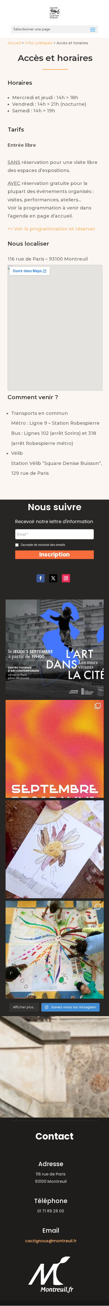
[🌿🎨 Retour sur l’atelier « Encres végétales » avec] (55, 849)
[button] (54, 554)
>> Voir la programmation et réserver (51, 229)
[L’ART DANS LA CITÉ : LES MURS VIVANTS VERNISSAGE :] (55, 648)
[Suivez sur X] (53, 578)
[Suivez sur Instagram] (66, 578)
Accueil (14, 43)
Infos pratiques (38, 43)
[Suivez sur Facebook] (41, 578)
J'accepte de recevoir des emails (42, 545)
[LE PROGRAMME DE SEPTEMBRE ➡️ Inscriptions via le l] (55, 749)
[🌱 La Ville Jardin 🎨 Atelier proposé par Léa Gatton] (55, 950)
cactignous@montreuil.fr (51, 1241)
